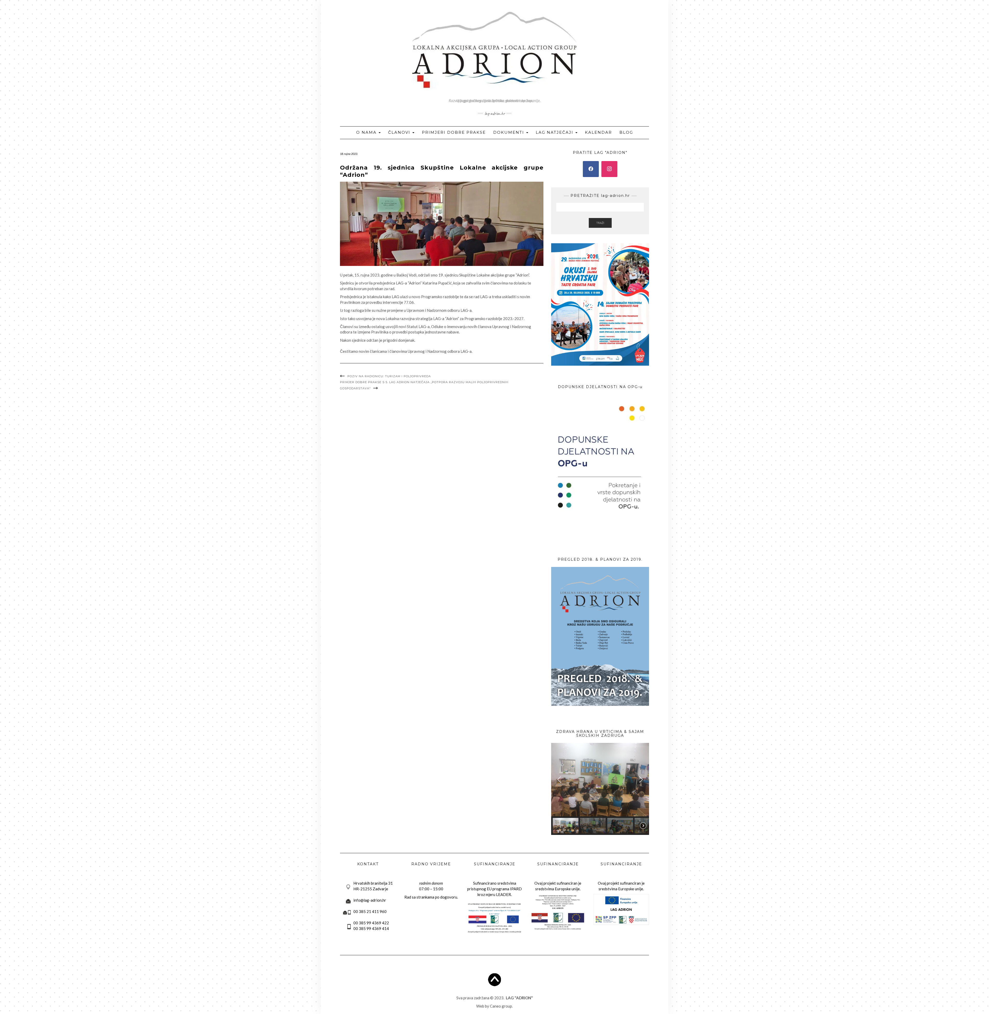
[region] (600, 789)
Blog (626, 132)
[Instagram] (609, 169)
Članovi (400, 132)
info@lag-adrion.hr (369, 900)
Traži (600, 222)
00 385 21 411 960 (370, 911)
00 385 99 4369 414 (371, 928)
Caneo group (501, 1006)
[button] (559, 779)
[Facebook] (591, 169)
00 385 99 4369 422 (371, 922)
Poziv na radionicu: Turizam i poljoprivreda (389, 376)
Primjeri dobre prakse (454, 132)
